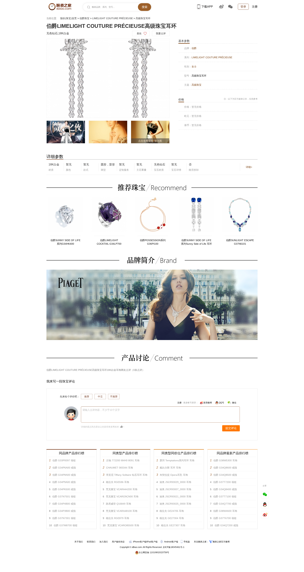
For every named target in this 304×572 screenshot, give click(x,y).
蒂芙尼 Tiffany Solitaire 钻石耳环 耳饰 (126, 474)
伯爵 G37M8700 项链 (65, 525)
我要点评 (161, 33)
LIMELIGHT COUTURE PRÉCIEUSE (112, 18)
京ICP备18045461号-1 (173, 547)
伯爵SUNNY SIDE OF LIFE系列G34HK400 (65, 242)
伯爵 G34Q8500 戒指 (225, 474)
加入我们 (103, 541)
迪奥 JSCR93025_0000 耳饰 (175, 503)
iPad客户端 (152, 541)
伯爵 (194, 48)
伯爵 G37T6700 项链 (224, 518)
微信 (234, 402)
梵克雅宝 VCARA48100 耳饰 (121, 511)
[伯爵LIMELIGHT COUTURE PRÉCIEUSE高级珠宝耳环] (108, 78)
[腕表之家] (60, 6)
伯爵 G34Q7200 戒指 (226, 525)
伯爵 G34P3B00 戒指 (64, 511)
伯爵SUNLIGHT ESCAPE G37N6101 (240, 242)
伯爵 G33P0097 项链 (64, 460)
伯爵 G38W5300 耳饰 (225, 460)
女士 (194, 66)
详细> (249, 167)
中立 (100, 396)
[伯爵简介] (152, 271)
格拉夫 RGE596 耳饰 (117, 482)
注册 (255, 6)
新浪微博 (207, 402)
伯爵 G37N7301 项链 (64, 518)
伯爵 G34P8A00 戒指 (64, 474)
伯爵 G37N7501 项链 (64, 496)
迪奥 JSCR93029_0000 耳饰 (175, 482)
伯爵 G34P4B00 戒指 (64, 503)
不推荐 (114, 396)
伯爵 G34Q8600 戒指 (225, 467)
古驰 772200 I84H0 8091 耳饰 (123, 460)
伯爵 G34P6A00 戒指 (64, 467)
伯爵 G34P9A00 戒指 (64, 482)
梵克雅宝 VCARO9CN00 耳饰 (122, 496)
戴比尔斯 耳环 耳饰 (170, 467)
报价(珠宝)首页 (68, 18)
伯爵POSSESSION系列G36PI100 (153, 242)
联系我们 (91, 541)
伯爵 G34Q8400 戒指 (225, 489)
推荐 (86, 396)
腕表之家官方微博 (221, 541)
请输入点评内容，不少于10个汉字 (101, 409)
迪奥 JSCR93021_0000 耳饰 (175, 496)
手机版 (186, 541)
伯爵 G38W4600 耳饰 (225, 511)
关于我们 (78, 541)
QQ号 (221, 402)
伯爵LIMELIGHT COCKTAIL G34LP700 (109, 242)
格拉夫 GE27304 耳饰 (172, 518)
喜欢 (139, 33)
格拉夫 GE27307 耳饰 (173, 525)
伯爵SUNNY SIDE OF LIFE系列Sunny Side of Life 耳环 (196, 242)
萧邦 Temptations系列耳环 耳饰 (177, 460)
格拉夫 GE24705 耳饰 (172, 511)
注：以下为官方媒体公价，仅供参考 (241, 99)
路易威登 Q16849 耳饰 (118, 503)
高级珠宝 (196, 84)
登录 (243, 6)
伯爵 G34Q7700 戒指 (225, 503)
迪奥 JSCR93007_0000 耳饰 (175, 489)
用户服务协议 (118, 541)
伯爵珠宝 (84, 18)
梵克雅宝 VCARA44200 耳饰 (121, 489)
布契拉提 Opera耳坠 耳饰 (174, 474)
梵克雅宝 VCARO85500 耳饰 (123, 525)
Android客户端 (171, 541)
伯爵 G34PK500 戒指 (64, 489)
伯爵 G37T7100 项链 (224, 496)
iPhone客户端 (139, 541)
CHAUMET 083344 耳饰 (119, 467)
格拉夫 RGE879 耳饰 (117, 518)
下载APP (207, 6)
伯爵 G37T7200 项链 (224, 482)
